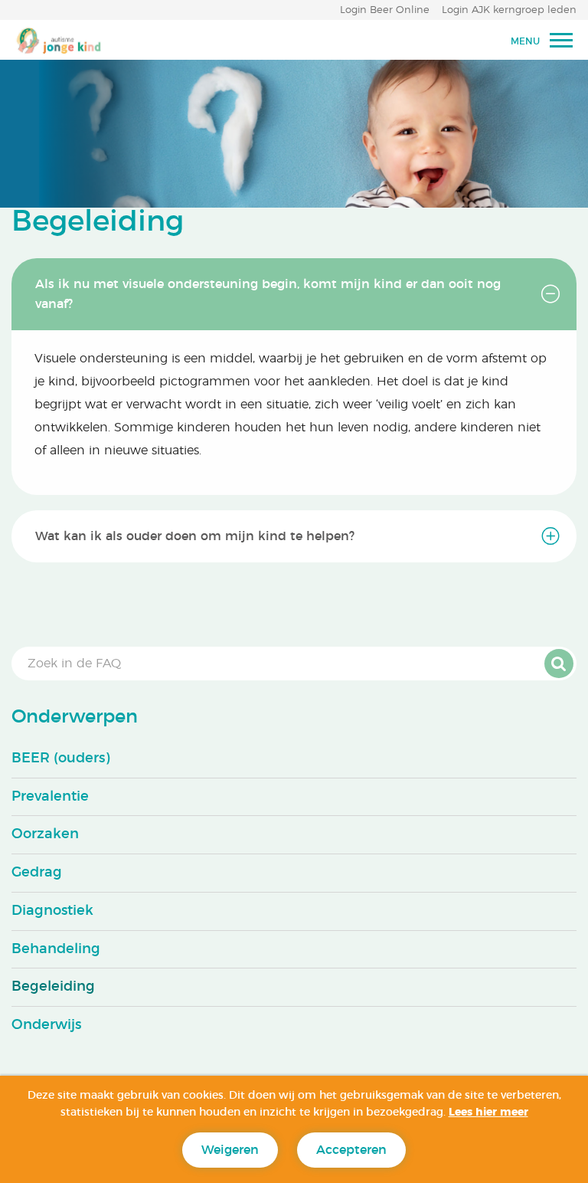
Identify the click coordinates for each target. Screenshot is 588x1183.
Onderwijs (46, 1025)
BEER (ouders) (60, 758)
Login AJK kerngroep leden (509, 10)
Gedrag (36, 873)
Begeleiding (53, 987)
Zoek (558, 663)
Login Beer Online (385, 10)
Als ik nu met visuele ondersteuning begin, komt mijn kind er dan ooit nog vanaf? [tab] (268, 294)
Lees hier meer (488, 1112)
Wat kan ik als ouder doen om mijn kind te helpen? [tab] (194, 536)
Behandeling (55, 949)
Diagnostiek (52, 911)
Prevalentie (50, 797)
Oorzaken (45, 834)
